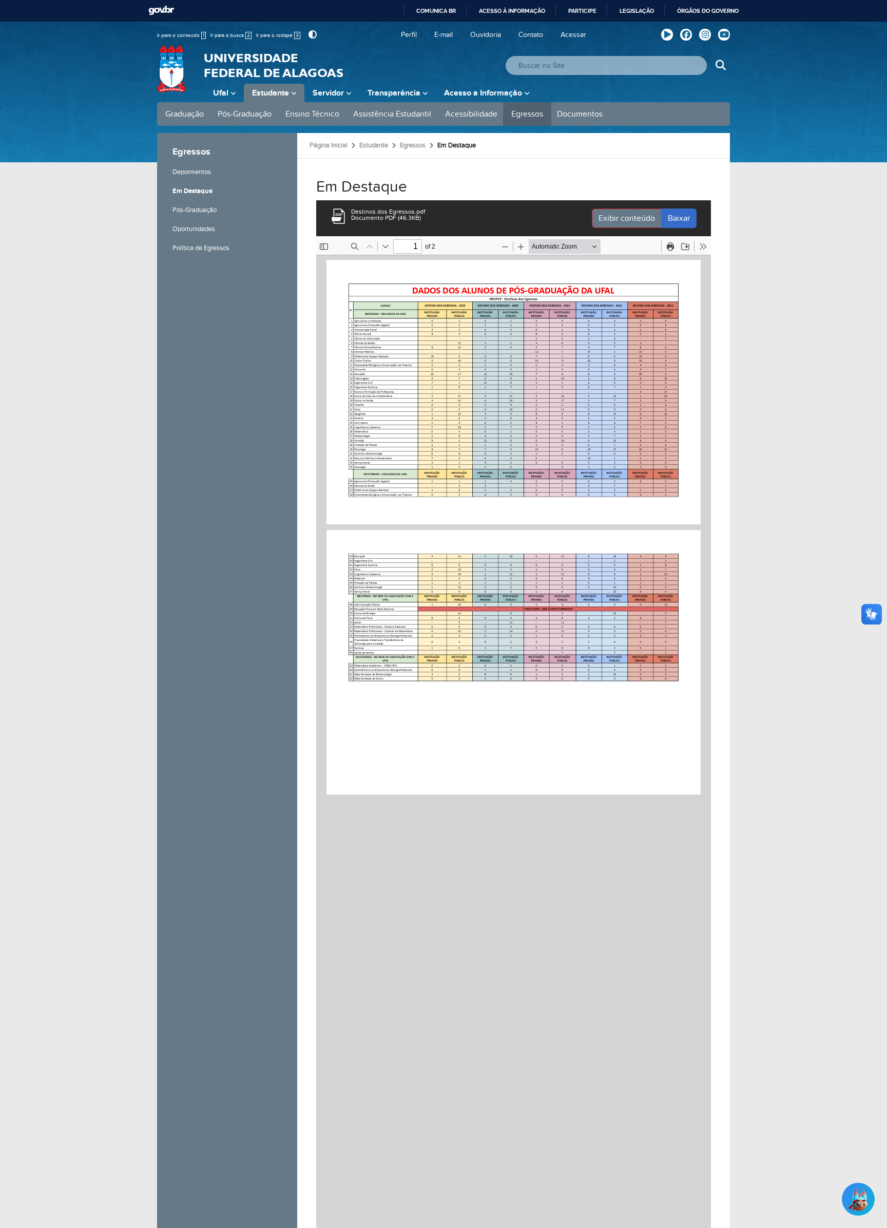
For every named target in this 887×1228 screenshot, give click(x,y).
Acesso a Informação (483, 93)
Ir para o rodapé (277, 35)
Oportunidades (193, 229)
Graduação (184, 114)
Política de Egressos (200, 248)
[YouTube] (724, 35)
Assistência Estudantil (392, 114)
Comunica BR (436, 10)
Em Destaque (192, 191)
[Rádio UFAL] (667, 35)
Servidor (328, 93)
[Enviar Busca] (720, 65)
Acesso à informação (512, 10)
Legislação (637, 10)
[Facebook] (686, 35)
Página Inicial (329, 145)
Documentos (580, 114)
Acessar (573, 34)
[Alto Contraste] (311, 34)
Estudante (270, 93)
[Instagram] (705, 35)
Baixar (679, 218)
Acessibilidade (471, 114)
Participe (582, 10)
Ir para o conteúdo (180, 35)
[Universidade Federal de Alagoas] (172, 74)
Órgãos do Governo (708, 10)
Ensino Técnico (312, 114)
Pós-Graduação (245, 114)
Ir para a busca (230, 35)
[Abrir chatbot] (858, 1199)
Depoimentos (191, 172)
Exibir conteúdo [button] (627, 218)
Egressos (527, 114)
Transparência (394, 93)
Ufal (220, 93)
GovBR (161, 10)
